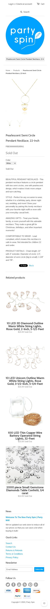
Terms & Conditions (14, 554)
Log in (11, 4)
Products (16, 70)
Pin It (31, 265)
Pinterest (30, 584)
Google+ (36, 584)
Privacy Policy (12, 557)
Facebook (13, 584)
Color (8, 160)
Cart (42, 4)
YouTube (19, 584)
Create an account (24, 4)
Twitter (8, 584)
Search (9, 543)
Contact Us (11, 547)
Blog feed (25, 584)
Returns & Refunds (14, 550)
